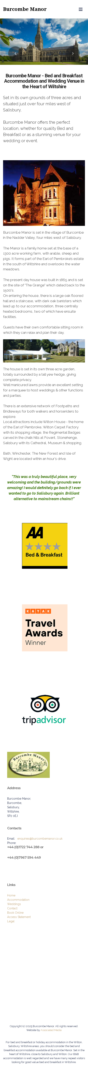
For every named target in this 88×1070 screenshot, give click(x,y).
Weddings (14, 904)
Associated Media (51, 1030)
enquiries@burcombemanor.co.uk (39, 838)
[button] (15, 53)
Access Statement (19, 917)
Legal (11, 921)
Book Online (15, 912)
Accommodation (18, 899)
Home (11, 895)
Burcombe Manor (25, 9)
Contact (12, 908)
